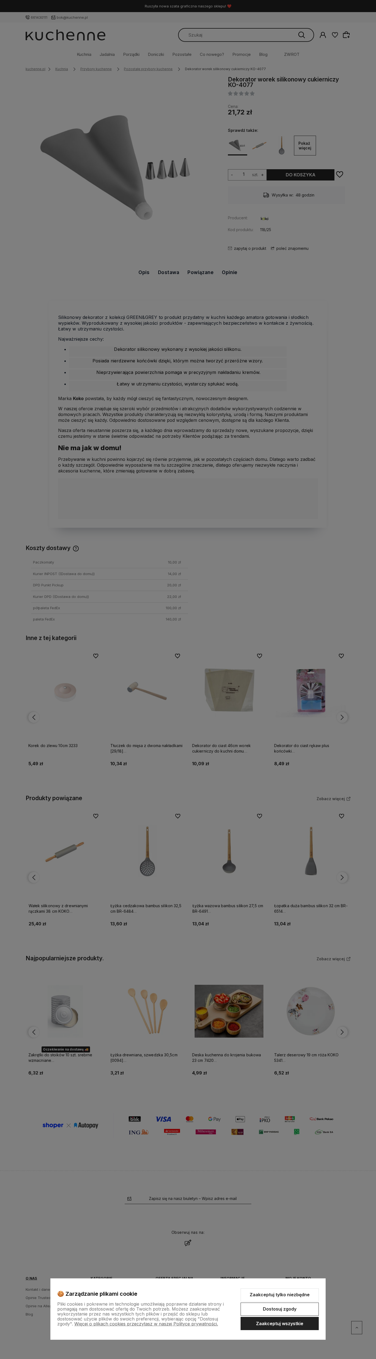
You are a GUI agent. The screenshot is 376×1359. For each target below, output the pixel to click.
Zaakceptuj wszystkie (279, 1323)
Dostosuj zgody (279, 1309)
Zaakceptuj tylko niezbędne (280, 1294)
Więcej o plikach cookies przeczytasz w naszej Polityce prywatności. (146, 1324)
